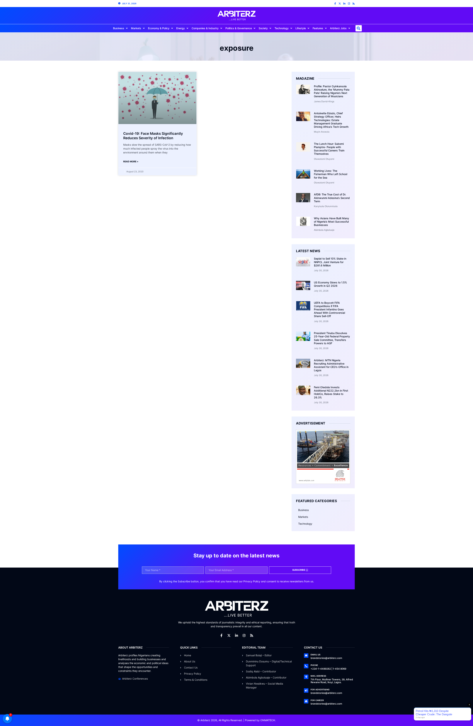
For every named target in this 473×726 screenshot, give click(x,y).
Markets (136, 28)
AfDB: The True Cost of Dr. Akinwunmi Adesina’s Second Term (332, 198)
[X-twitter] (339, 3)
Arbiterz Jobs (338, 28)
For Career (317, 700)
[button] (358, 28)
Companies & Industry (205, 28)
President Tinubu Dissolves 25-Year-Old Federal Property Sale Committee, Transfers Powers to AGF (332, 338)
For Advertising (320, 689)
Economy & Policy (158, 28)
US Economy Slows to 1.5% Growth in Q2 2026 (330, 284)
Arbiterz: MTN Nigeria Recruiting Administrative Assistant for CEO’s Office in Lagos (331, 365)
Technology (282, 28)
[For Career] (306, 701)
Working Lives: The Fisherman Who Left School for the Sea (330, 174)
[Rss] (353, 3)
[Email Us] (306, 655)
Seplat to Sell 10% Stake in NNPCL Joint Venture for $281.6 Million (330, 262)
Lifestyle (300, 28)
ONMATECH (267, 720)
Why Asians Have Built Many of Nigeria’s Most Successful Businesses (331, 221)
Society (263, 28)
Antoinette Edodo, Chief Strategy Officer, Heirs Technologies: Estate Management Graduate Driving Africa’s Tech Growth (331, 120)
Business (118, 28)
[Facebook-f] (335, 3)
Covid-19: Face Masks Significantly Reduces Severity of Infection (153, 135)
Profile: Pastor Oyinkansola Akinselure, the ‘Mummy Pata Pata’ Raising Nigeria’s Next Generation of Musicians (331, 91)
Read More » (130, 161)
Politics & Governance (238, 28)
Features (318, 28)
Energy (180, 28)
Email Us (316, 654)
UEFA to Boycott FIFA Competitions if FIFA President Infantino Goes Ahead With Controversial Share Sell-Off (329, 309)
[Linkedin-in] (344, 3)
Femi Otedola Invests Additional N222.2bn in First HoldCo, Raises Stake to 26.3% (331, 392)
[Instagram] (349, 3)
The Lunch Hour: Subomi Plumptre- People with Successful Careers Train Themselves (329, 148)
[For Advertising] (306, 690)
